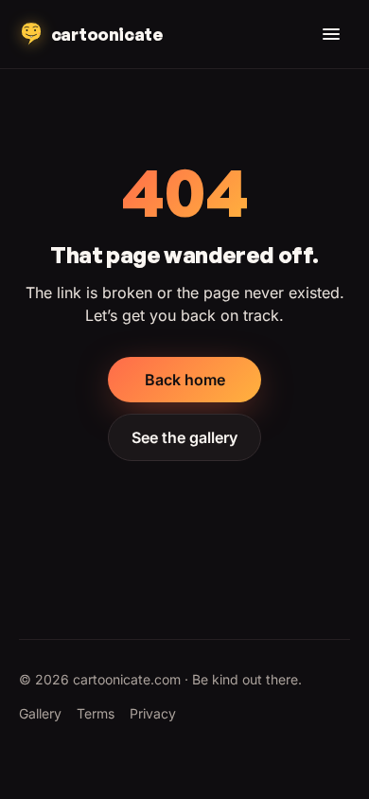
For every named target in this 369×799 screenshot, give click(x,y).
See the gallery (184, 437)
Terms (95, 713)
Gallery (40, 713)
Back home (185, 379)
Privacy (153, 713)
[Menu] (331, 34)
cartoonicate (106, 34)
